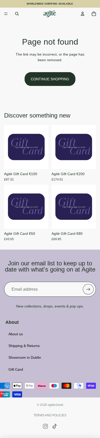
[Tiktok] (55, 426)
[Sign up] (88, 289)
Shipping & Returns (24, 346)
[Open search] (17, 13)
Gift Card (15, 369)
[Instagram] (45, 426)
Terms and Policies (50, 415)
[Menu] (6, 14)
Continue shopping (50, 79)
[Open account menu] (82, 13)
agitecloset (55, 405)
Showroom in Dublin (24, 357)
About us (15, 334)
